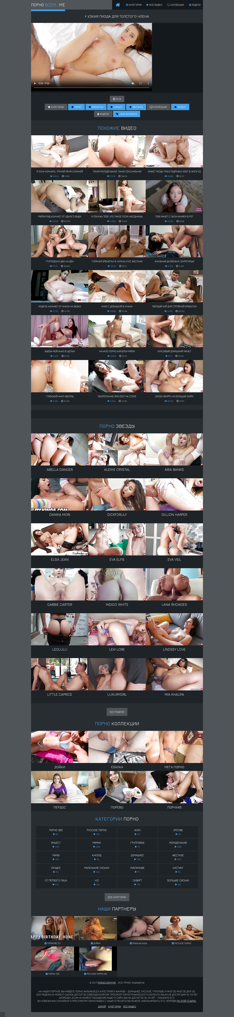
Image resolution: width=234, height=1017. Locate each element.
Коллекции (177, 4)
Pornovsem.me (107, 982)
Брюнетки (97, 107)
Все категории (117, 897)
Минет (78, 107)
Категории (135, 4)
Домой (102, 1006)
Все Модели (117, 711)
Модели (196, 4)
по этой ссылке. (186, 1000)
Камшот (117, 107)
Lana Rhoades (127, 114)
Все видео (155, 4)
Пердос (181, 107)
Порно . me (48, 4)
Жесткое (137, 107)
